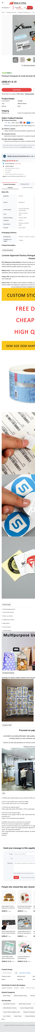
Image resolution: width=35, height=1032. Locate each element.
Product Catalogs (25, 973)
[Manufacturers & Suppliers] (17, 3)
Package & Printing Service (24, 12)
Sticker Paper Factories (25, 1004)
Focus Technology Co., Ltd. (21, 1025)
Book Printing (6, 995)
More (3, 1019)
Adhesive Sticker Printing (20, 995)
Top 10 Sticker (6, 1016)
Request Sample (29, 94)
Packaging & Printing (11, 12)
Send (16, 877)
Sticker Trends (17, 1016)
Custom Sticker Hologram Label (11, 1012)
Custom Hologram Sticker (27, 1008)
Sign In (4, 176)
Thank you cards (6, 976)
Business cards (21, 976)
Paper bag (20, 979)
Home (3, 12)
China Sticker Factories (9, 1004)
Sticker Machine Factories (10, 1008)
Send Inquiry (17, 90)
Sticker (3, 979)
